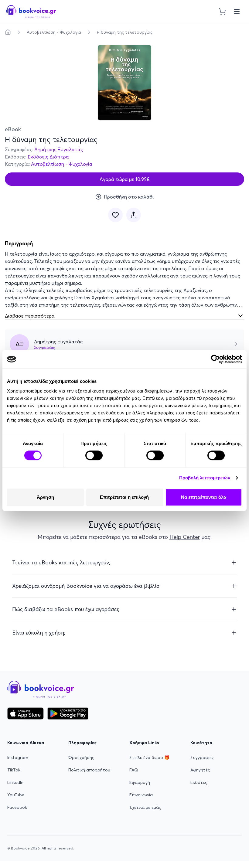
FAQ (133, 770)
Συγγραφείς (201, 757)
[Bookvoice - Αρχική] (31, 11)
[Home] (8, 32)
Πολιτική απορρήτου (89, 770)
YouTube (15, 795)
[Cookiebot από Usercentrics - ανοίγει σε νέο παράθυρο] (215, 359)
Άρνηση (45, 497)
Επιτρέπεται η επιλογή (124, 497)
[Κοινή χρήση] (133, 215)
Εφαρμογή (139, 782)
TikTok (13, 770)
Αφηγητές (200, 770)
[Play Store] (67, 713)
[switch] (94, 455)
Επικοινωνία (141, 795)
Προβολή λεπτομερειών (204, 477)
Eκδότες (198, 782)
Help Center (184, 536)
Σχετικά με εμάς (145, 807)
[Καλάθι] (222, 11)
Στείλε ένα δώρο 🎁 (149, 757)
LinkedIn (15, 782)
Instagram (17, 757)
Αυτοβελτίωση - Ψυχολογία (54, 32)
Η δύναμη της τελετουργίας (124, 32)
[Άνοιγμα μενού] (237, 11)
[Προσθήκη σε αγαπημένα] (115, 215)
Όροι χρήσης (81, 757)
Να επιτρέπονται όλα (203, 497)
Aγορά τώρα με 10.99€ (125, 179)
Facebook (17, 807)
